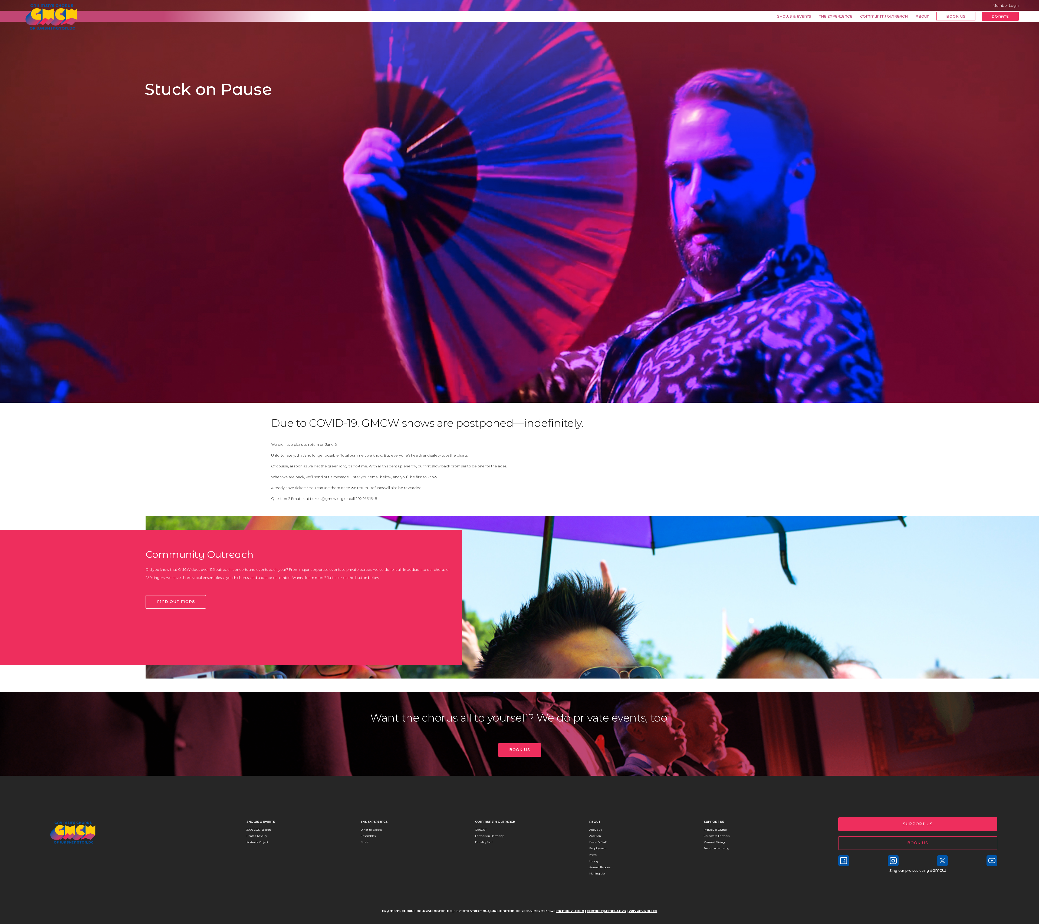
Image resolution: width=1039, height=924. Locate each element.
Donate (1000, 16)
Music (365, 842)
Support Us (714, 822)
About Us (595, 829)
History (594, 861)
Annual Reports (599, 867)
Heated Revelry (256, 836)
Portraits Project (257, 842)
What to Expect (371, 829)
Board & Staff (598, 842)
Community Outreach (884, 16)
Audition (595, 836)
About (922, 16)
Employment (598, 848)
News (593, 854)
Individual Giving (715, 829)
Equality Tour (484, 842)
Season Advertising (716, 848)
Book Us (956, 16)
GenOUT (480, 829)
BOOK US (519, 749)
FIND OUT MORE (176, 601)
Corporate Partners (716, 836)
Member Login (1006, 5)
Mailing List (597, 873)
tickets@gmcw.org (326, 498)
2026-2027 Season (258, 829)
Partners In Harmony (489, 836)
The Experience (835, 16)
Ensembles (368, 836)
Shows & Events (794, 16)
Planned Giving (714, 842)
